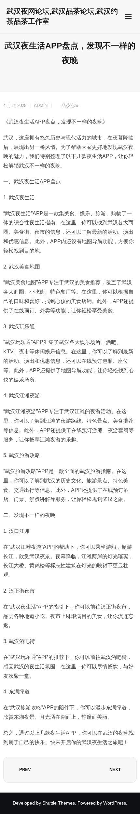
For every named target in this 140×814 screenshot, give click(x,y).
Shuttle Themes (58, 803)
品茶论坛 (70, 105)
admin (41, 105)
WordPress (114, 803)
